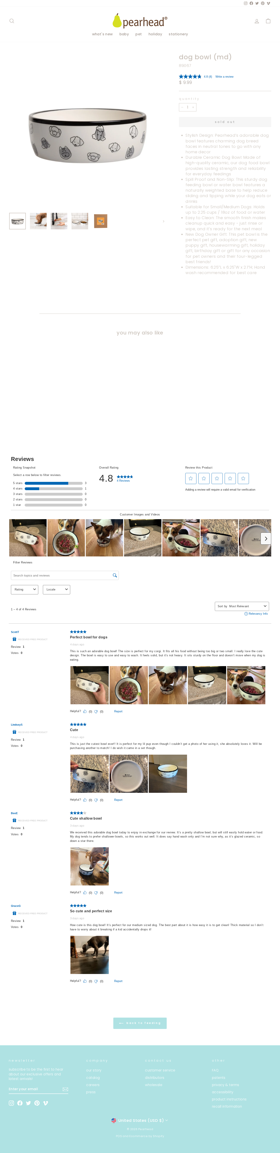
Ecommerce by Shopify (146, 1136)
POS (119, 1136)
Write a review (224, 76)
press (91, 1092)
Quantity (189, 99)
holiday (155, 34)
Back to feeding (143, 1023)
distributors (154, 1077)
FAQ (215, 1070)
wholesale (153, 1085)
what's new (102, 34)
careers (93, 1085)
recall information (227, 1106)
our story (93, 1070)
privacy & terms (225, 1085)
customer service (160, 1070)
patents (219, 1077)
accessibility (222, 1092)
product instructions (229, 1099)
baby (124, 34)
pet (138, 34)
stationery (178, 34)
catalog (93, 1077)
